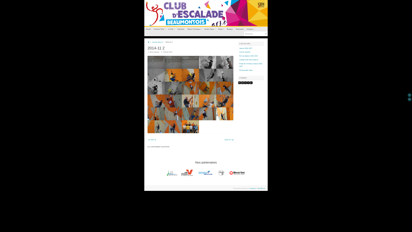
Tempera (253, 188)
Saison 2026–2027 (245, 48)
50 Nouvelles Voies (246, 70)
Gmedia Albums (157, 42)
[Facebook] (409, 95)
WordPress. (262, 188)
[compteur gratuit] (245, 84)
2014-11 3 (228, 140)
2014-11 (153, 140)
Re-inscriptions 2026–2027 (248, 56)
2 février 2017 (168, 52)
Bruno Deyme (154, 52)
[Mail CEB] (409, 99)
